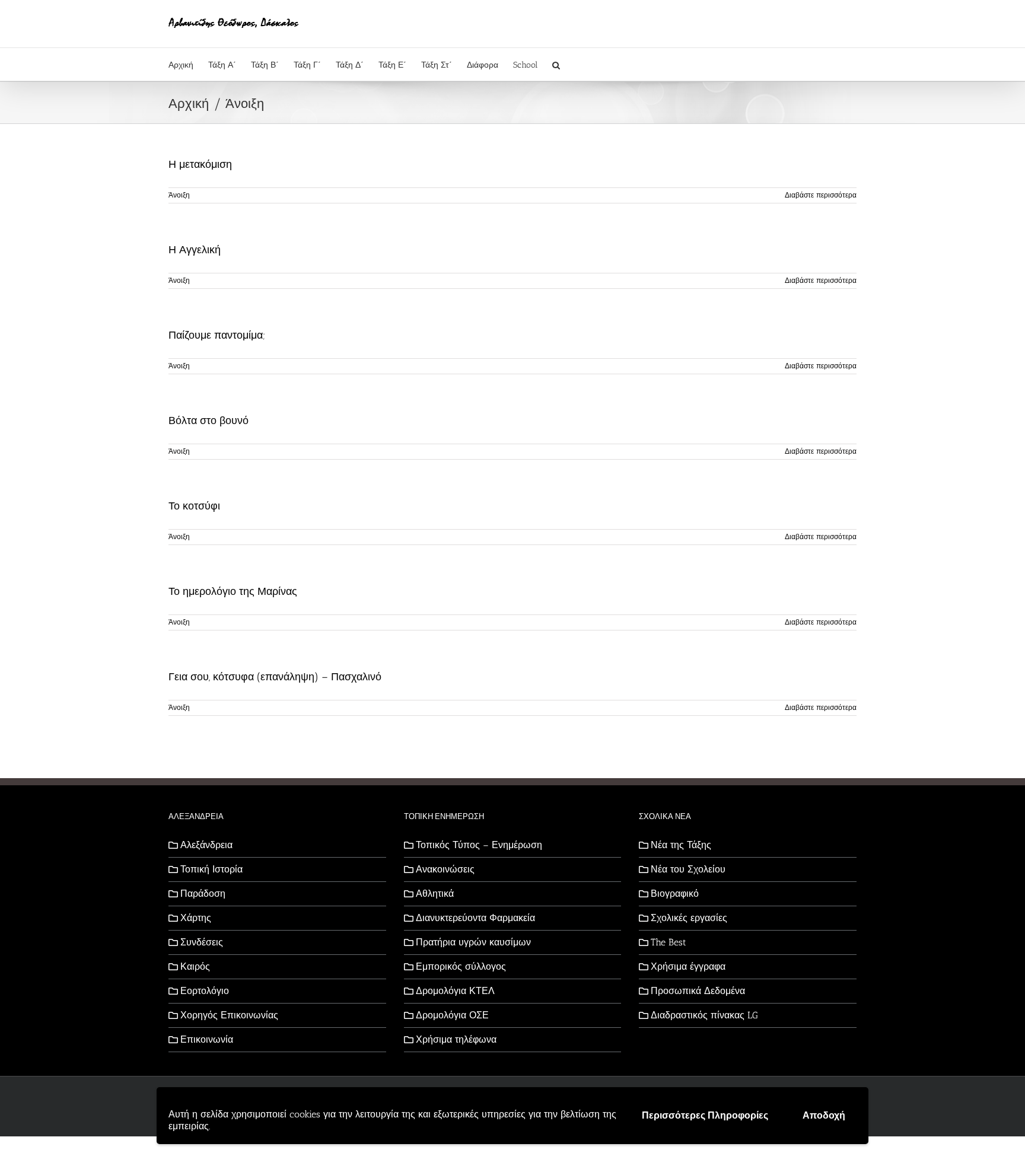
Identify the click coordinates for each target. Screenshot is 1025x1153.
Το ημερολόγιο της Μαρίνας (232, 591)
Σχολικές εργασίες (689, 917)
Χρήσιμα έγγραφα (688, 966)
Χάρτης (195, 917)
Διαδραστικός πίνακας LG (704, 1015)
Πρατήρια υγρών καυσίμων (473, 942)
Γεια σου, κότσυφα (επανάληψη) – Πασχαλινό (274, 676)
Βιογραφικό (675, 893)
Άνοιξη (179, 195)
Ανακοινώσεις (445, 869)
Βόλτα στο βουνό (208, 420)
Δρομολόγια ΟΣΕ (452, 1015)
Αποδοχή (824, 1115)
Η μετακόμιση (200, 164)
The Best (668, 942)
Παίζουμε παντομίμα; (216, 335)
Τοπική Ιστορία (211, 869)
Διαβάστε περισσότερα (821, 195)
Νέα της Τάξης (681, 845)
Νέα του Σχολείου (688, 869)
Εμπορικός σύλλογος (461, 966)
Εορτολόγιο (204, 990)
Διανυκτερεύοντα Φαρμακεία (475, 917)
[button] (556, 64)
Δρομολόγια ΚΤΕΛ (455, 990)
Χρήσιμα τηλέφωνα (456, 1039)
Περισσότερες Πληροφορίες (705, 1115)
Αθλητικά (435, 893)
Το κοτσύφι (194, 505)
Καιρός (195, 966)
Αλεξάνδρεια (206, 845)
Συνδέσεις (201, 942)
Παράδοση (202, 893)
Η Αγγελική (194, 249)
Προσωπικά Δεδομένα (698, 990)
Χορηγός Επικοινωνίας (229, 1015)
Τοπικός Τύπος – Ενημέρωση (479, 845)
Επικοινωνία (206, 1039)
